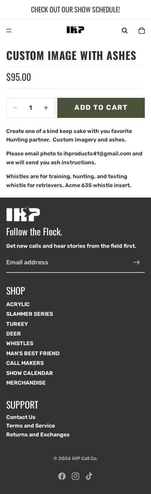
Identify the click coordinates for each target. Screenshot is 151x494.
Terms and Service (30, 425)
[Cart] (141, 30)
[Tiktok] (89, 476)
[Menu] (9, 30)
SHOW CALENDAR (29, 373)
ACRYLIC (18, 304)
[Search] (124, 30)
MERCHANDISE (26, 383)
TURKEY (17, 324)
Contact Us (21, 417)
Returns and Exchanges (38, 434)
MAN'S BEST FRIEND (33, 353)
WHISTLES (19, 344)
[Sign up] (137, 262)
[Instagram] (75, 476)
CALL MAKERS (25, 363)
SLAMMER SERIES (29, 314)
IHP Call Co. (85, 458)
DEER (13, 333)
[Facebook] (62, 476)
